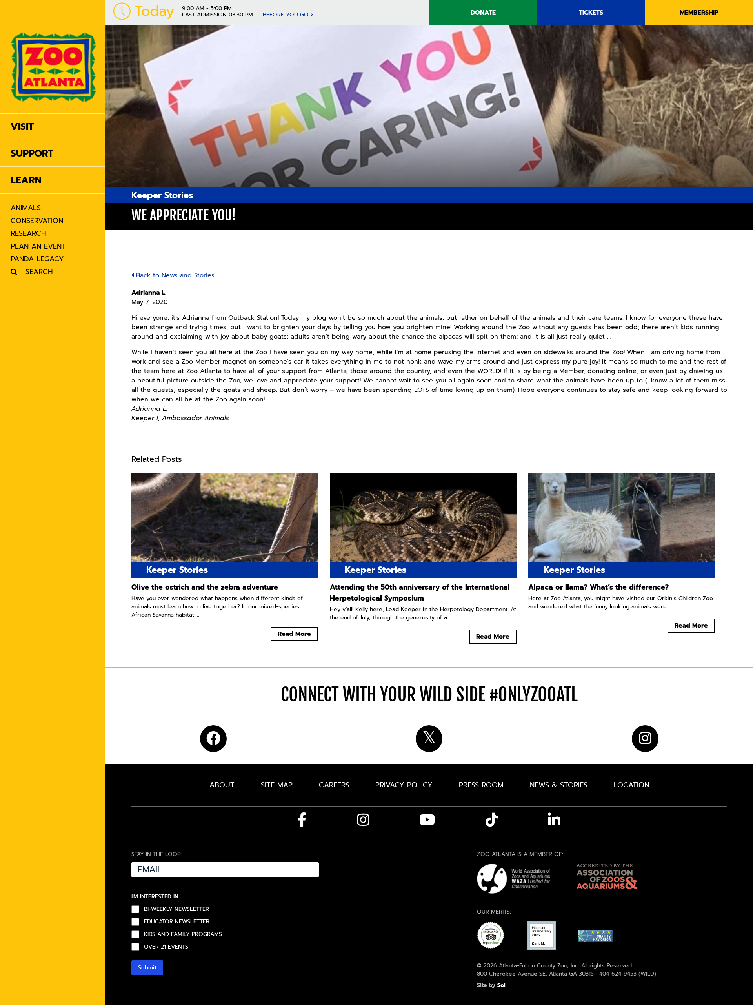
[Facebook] (302, 820)
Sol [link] (501, 985)
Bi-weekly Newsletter (176, 909)
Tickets (591, 12)
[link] (53, 56)
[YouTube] (427, 820)
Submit (147, 967)
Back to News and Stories (174, 275)
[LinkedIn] (554, 820)
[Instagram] (363, 820)
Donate (483, 12)
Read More (294, 634)
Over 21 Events (166, 947)
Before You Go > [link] (288, 15)
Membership (699, 12)
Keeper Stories (162, 195)
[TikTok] (492, 820)
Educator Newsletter (176, 922)
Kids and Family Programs (183, 934)
